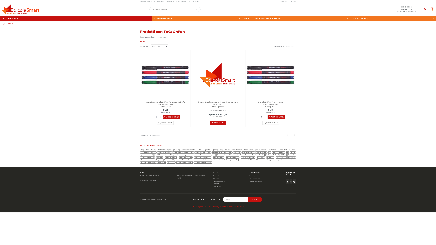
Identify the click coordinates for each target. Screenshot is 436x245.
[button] (425, 9)
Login (293, 1)
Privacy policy (254, 176)
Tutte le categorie (11, 18)
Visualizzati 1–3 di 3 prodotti (284, 46)
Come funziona (218, 176)
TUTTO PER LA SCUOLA (360, 18)
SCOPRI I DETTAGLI (166, 122)
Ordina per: (144, 46)
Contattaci (217, 186)
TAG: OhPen (12, 24)
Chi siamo (216, 179)
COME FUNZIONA (146, 1)
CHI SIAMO (160, 1)
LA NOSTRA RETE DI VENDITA (177, 1)
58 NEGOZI (406, 9)
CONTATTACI (196, 1)
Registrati (284, 1)
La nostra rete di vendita (219, 183)
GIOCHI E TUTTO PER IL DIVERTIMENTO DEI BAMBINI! (262, 18)
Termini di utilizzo (255, 182)
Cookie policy (254, 179)
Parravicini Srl (157, 199)
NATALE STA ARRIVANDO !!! (163, 18)
